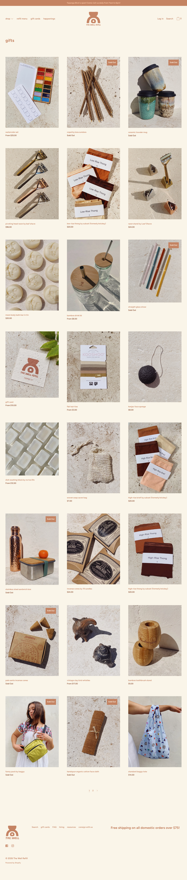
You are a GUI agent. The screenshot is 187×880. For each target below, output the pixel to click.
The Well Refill (20, 858)
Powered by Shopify (13, 863)
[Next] (97, 790)
